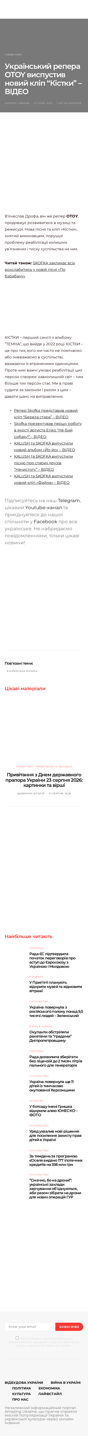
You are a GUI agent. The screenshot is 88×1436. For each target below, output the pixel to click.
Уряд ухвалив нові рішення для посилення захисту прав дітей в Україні (55, 1135)
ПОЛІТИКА (21, 1388)
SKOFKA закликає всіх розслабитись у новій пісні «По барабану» (40, 269)
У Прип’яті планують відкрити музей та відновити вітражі (55, 986)
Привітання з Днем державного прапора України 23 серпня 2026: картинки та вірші (44, 780)
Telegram (69, 500)
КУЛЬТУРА (21, 1394)
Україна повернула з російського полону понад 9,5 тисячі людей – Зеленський (56, 1011)
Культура (36, 976)
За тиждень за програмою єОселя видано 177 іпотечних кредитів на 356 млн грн (55, 1160)
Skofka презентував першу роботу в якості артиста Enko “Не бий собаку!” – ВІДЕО (48, 430)
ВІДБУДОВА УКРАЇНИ (24, 1383)
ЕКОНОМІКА (49, 1388)
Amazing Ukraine (17, 103)
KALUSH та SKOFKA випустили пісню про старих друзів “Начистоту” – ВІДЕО (43, 463)
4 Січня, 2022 (43, 103)
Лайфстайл (13, 54)
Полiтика (36, 948)
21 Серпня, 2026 (60, 793)
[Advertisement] (44, 167)
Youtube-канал (43, 507)
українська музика (23, 671)
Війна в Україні (40, 1026)
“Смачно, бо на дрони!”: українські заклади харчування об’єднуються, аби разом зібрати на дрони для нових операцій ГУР (55, 1188)
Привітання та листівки (54, 766)
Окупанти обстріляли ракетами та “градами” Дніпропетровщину (50, 1036)
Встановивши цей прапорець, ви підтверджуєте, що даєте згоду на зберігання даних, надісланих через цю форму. (44, 1342)
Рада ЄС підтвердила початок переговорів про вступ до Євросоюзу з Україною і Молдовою (52, 960)
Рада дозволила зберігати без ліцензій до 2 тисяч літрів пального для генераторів (55, 1061)
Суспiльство (39, 1001)
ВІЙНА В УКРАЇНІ (66, 1383)
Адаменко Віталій (31, 793)
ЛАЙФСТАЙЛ (50, 1394)
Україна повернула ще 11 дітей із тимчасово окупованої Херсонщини (52, 1085)
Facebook (45, 521)
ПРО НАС (20, 1399)
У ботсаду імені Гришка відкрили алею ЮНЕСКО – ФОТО (53, 1110)
